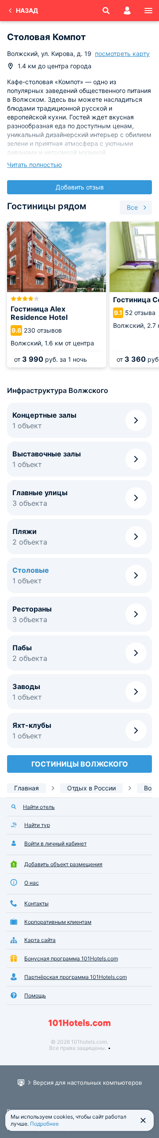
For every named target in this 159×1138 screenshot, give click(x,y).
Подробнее (44, 1123)
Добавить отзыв (80, 187)
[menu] (148, 10)
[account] (127, 10)
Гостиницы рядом (46, 206)
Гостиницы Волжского (79, 764)
